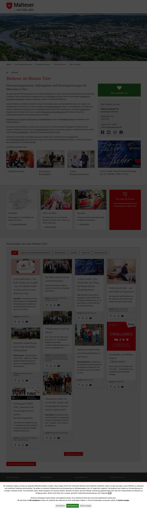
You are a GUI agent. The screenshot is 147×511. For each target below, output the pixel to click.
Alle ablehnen (61, 506)
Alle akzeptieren (73, 506)
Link (109, 493)
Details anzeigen (86, 506)
